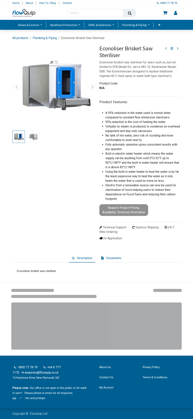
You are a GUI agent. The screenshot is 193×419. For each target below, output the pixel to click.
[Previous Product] (166, 48)
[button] (16, 87)
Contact (67, 3)
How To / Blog (47, 3)
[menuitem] (30, 25)
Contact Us (106, 377)
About (29, 3)
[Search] (129, 13)
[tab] (82, 258)
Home (16, 3)
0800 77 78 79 (169, 3)
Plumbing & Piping (45, 38)
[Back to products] (172, 48)
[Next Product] (177, 48)
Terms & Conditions (155, 377)
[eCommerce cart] (165, 13)
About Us (105, 367)
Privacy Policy (151, 367)
